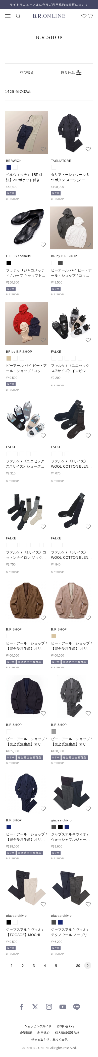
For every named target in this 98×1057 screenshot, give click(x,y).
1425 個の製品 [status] (18, 91)
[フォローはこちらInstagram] (49, 1007)
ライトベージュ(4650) (80, 358)
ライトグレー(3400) (15, 454)
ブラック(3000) (67, 358)
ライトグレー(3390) (60, 358)
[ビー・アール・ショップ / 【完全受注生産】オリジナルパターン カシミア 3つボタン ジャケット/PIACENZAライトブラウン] (26, 601)
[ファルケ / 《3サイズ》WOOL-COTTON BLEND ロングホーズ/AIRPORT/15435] (71, 510)
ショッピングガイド (37, 1026)
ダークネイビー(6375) (73, 358)
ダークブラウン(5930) (67, 454)
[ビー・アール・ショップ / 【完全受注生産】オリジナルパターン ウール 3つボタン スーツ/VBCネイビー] (26, 792)
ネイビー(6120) (28, 454)
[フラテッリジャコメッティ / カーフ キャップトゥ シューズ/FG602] (26, 227)
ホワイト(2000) (54, 358)
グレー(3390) (9, 545)
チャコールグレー (60, 263)
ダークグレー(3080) (54, 454)
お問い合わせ (66, 1026)
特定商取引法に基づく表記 (49, 1039)
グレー (54, 731)
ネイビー (9, 167)
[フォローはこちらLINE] (76, 1007)
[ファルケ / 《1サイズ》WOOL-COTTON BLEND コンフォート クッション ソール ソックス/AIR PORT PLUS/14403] (71, 418)
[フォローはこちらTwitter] (35, 1007)
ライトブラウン (9, 636)
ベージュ (9, 358)
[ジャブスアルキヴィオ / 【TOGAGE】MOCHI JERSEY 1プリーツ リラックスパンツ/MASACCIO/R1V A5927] (26, 887)
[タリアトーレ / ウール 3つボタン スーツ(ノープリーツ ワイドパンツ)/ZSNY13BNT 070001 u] (71, 132)
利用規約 (43, 1032)
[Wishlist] (84, 16)
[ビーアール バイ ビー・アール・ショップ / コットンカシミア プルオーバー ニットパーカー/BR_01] (71, 227)
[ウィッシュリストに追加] (43, 149)
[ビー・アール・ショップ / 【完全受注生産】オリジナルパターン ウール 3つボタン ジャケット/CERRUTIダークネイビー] (26, 696)
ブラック (9, 263)
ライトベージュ (15, 167)
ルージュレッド (15, 358)
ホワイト (54, 263)
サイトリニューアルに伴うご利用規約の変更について (49, 5)
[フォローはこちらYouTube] (63, 1007)
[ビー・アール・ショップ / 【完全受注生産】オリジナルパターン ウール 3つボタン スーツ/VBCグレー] (71, 696)
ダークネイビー (54, 167)
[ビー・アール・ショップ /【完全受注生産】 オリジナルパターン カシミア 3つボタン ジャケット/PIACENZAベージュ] (71, 601)
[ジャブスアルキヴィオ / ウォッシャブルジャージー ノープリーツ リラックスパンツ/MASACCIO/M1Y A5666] (71, 792)
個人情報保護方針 (67, 1032)
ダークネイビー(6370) (60, 454)
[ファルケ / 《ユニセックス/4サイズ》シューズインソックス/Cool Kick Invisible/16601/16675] (26, 418)
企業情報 (26, 1032)
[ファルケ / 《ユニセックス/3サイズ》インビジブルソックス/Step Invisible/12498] (71, 323)
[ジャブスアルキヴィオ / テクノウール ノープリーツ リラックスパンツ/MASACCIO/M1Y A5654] (71, 887)
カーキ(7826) (41, 545)
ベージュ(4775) (35, 454)
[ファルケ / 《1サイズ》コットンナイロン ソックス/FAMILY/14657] (26, 510)
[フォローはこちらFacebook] (21, 1007)
